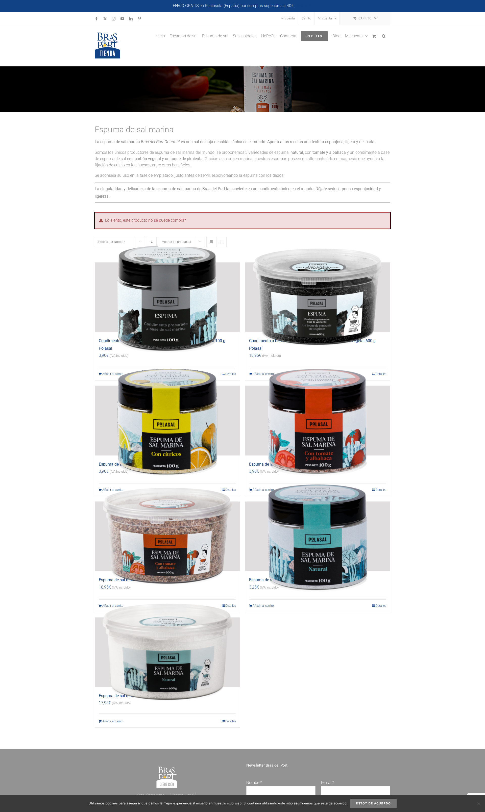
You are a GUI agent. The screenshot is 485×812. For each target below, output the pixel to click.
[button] (384, 35)
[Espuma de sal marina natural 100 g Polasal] (317, 536)
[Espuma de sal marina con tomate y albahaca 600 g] (167, 536)
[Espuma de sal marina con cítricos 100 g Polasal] (167, 420)
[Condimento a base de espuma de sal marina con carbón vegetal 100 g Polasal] (167, 297)
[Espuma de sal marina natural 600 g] (167, 652)
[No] (478, 803)
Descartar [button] (304, 5)
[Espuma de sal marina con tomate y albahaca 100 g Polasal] (317, 420)
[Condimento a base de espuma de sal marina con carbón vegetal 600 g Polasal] (317, 297)
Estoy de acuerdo (373, 803)
